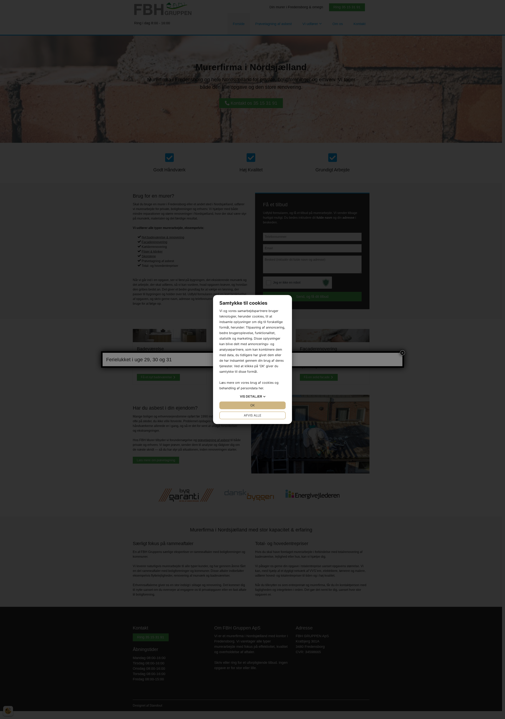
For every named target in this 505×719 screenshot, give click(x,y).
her (261, 388)
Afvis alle (252, 415)
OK (252, 405)
